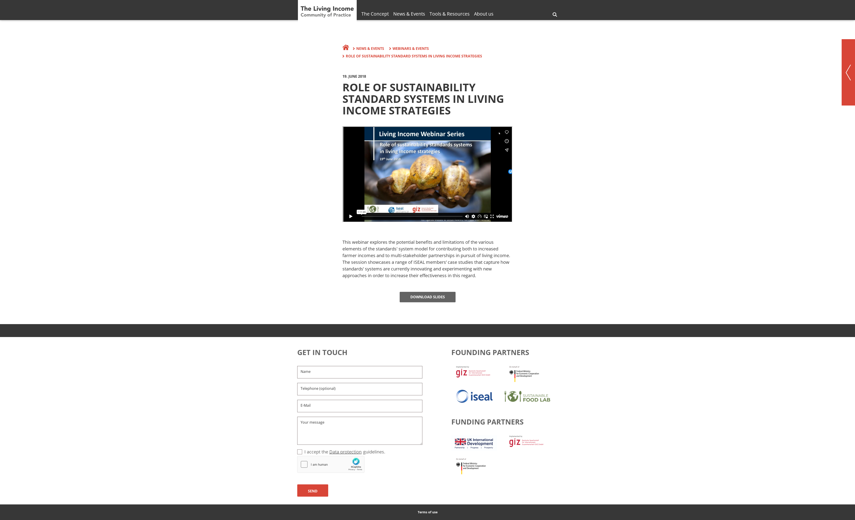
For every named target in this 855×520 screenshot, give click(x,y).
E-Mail (306, 405)
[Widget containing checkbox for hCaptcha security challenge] (330, 464)
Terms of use (428, 512)
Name (306, 371)
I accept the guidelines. (344, 452)
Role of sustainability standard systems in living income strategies (414, 56)
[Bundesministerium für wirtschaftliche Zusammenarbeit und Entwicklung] (531, 373)
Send (313, 491)
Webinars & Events (411, 48)
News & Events (409, 14)
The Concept (375, 14)
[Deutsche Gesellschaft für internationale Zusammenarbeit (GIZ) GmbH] (478, 373)
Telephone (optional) (318, 388)
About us (483, 14)
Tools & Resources (450, 14)
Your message (312, 422)
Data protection (345, 452)
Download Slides (427, 297)
